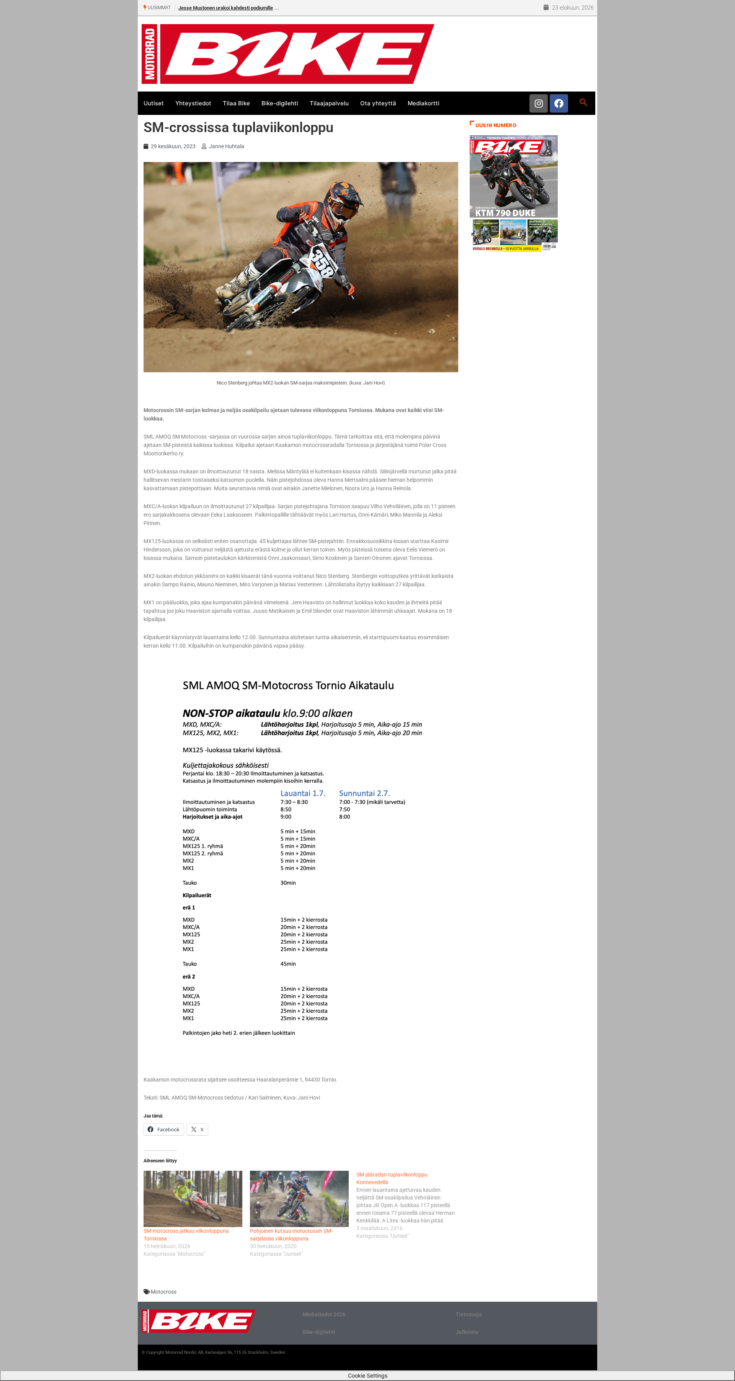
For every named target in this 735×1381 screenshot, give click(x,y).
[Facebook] (559, 103)
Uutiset (154, 103)
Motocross (163, 1292)
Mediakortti (423, 103)
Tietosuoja (469, 1314)
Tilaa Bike (236, 103)
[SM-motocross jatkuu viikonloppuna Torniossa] (193, 1199)
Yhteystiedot (193, 103)
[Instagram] (538, 103)
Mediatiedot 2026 (324, 1314)
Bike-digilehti (279, 103)
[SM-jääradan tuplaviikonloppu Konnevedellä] (409, 1205)
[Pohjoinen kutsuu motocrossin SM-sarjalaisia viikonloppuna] (299, 1199)
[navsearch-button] (583, 103)
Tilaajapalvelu (329, 103)
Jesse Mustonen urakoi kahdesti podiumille (225, 8)
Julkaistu (467, 1332)
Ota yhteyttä (378, 103)
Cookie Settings (367, 1375)
